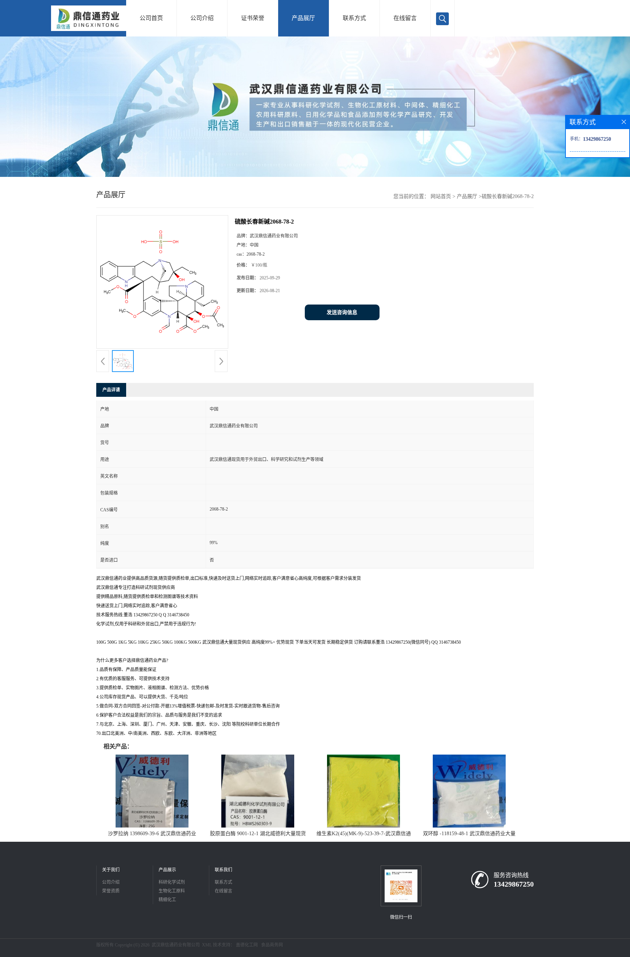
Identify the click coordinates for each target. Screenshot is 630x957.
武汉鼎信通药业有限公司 (176, 945)
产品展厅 (303, 18)
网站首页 (441, 196)
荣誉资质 (111, 891)
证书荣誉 (252, 18)
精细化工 (167, 899)
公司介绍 (202, 18)
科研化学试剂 (172, 882)
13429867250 (514, 884)
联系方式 (354, 18)
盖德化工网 (247, 945)
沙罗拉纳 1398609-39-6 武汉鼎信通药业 (152, 833)
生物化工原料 (172, 891)
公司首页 (151, 18)
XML (207, 945)
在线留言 (405, 18)
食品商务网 (272, 945)
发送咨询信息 (342, 312)
